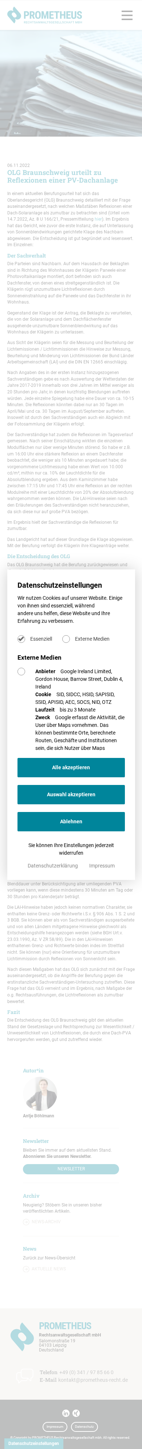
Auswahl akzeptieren (71, 794)
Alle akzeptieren (71, 767)
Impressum (102, 866)
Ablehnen (71, 821)
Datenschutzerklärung (53, 866)
